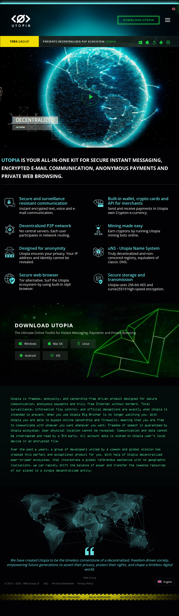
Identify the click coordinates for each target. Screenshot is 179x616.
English (167, 582)
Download (138, 20)
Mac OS (58, 344)
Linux (85, 344)
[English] (173, 9)
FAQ (46, 583)
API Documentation (63, 583)
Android (30, 356)
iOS (57, 356)
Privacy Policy (85, 583)
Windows (30, 344)
